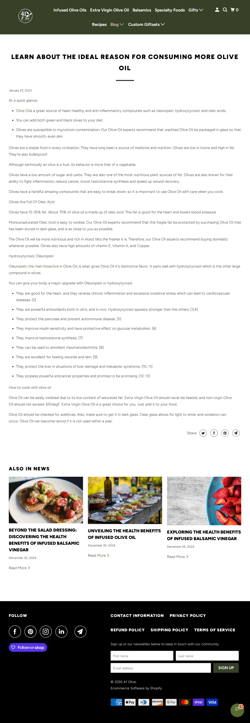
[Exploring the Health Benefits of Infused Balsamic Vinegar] (204, 501)
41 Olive (130, 682)
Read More (18, 568)
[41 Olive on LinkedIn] (62, 631)
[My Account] (217, 10)
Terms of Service (214, 630)
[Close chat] (233, 603)
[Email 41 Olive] (81, 631)
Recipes (99, 24)
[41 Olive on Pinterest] (31, 631)
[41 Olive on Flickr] (72, 631)
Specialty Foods (170, 10)
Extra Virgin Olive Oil (109, 10)
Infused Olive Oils (69, 10)
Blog (115, 24)
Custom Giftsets (144, 24)
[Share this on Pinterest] (224, 433)
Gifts (193, 10)
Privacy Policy (188, 615)
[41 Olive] (26, 17)
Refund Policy (128, 630)
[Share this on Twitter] (202, 433)
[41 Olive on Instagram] (47, 631)
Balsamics (142, 10)
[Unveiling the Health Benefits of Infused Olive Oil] (125, 500)
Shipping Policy (169, 630)
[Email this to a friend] (235, 433)
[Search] (225, 10)
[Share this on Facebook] (213, 433)
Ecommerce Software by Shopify (136, 688)
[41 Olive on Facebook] (16, 631)
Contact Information (137, 615)
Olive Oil (23, 111)
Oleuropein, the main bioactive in (35, 266)
